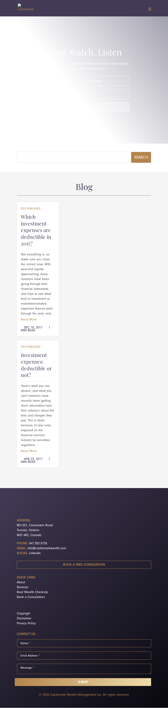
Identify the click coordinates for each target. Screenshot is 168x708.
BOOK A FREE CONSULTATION (84, 564)
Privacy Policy (26, 623)
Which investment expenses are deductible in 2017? (36, 231)
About (21, 582)
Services (22, 587)
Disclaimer (24, 618)
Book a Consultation (31, 597)
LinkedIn (35, 553)
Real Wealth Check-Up (32, 592)
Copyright (23, 613)
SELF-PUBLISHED (31, 208)
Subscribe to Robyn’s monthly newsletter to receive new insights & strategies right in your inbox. (84, 66)
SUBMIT (83, 682)
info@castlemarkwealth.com (46, 548)
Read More (29, 319)
